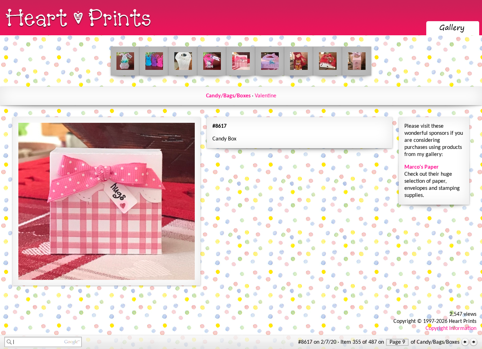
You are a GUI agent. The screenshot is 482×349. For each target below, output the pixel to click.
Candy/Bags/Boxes (228, 96)
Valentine (265, 96)
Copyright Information (451, 328)
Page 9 (397, 342)
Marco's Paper (421, 167)
